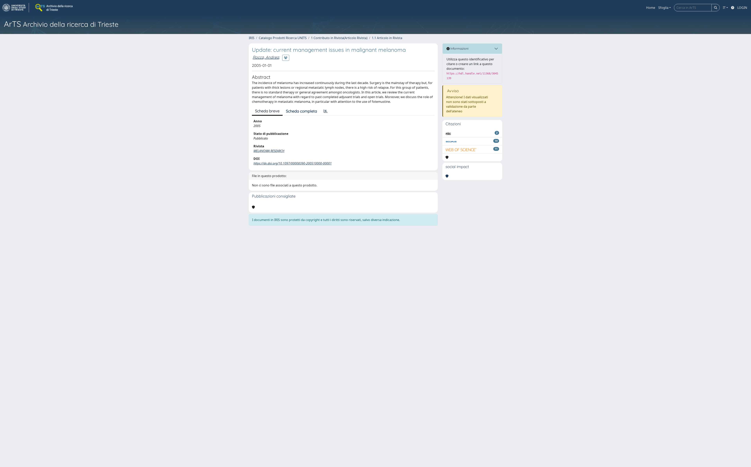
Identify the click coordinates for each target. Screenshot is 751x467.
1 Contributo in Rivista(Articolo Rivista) (339, 38)
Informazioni (459, 48)
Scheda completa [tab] (301, 111)
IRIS (251, 38)
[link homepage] (15, 7)
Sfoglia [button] (663, 7)
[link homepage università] (54, 7)
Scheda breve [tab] (267, 110)
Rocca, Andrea (266, 57)
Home (650, 7)
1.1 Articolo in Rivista (387, 38)
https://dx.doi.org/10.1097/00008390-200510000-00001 (292, 163)
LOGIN (742, 7)
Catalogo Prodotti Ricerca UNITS (283, 38)
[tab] (325, 111)
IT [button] (724, 7)
